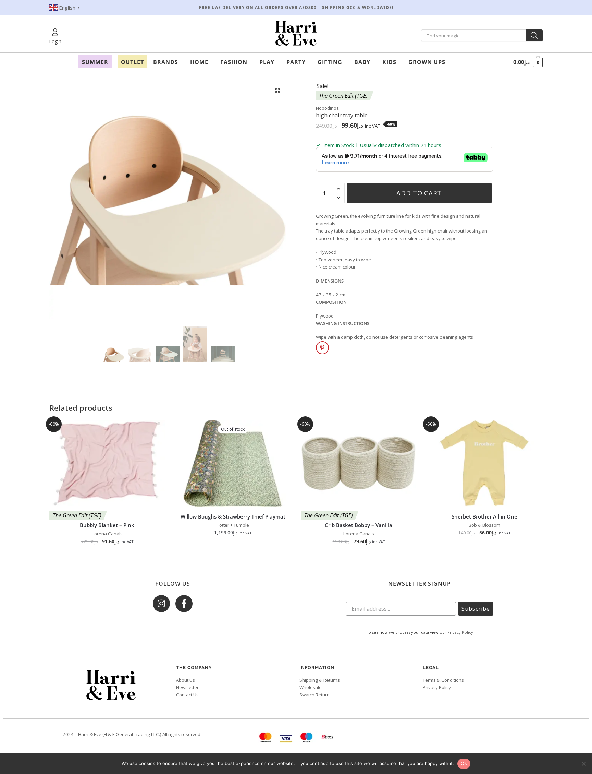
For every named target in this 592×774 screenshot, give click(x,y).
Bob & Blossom (484, 525)
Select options (484, 556)
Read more (233, 556)
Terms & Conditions (443, 680)
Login (55, 41)
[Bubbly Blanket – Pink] (107, 463)
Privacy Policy (460, 632)
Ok (464, 763)
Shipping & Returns (319, 680)
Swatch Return (314, 695)
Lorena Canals (107, 534)
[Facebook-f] (184, 603)
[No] (583, 763)
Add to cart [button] (107, 556)
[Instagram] (161, 603)
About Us (185, 680)
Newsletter (187, 687)
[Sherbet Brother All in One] (484, 463)
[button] (277, 90)
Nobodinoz (327, 108)
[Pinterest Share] (322, 347)
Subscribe (475, 608)
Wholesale (310, 687)
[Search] (534, 35)
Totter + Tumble (233, 525)
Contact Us (187, 695)
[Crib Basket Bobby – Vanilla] (358, 463)
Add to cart (419, 193)
